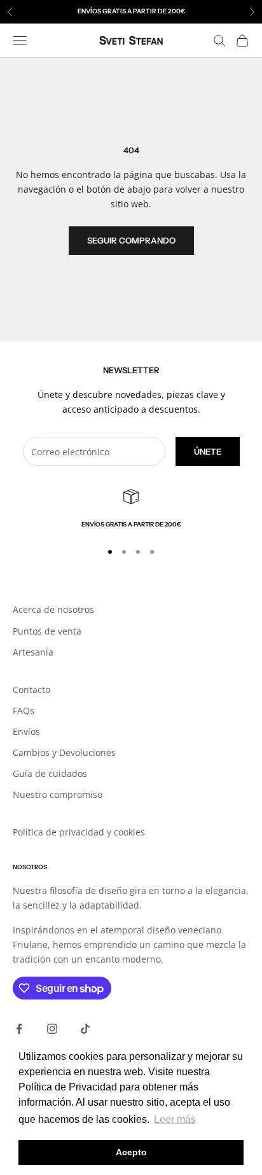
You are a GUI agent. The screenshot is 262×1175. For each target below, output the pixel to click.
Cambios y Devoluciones (64, 752)
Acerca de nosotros (53, 609)
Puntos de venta (47, 631)
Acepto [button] (131, 1152)
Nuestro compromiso (57, 794)
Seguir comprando (131, 240)
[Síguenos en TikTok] (85, 1028)
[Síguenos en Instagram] (52, 1028)
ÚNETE (207, 451)
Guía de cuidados (50, 773)
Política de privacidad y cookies (79, 832)
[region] (131, 509)
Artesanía (33, 652)
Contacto (31, 690)
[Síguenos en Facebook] (19, 1028)
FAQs (23, 710)
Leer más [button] (175, 1119)
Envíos (26, 731)
